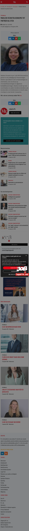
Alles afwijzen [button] (15, 271)
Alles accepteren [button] (15, 267)
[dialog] (14, 265)
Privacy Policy (24, 264)
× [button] (26, 255)
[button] (14, 274)
